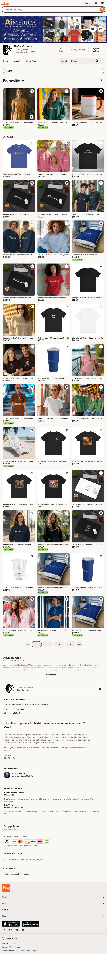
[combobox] (50, 9)
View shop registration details (17, 874)
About (17, 61)
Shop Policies (32, 61)
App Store (11, 924)
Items (5, 61)
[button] (93, 29)
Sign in (87, 3)
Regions (35, 951)
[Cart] (102, 3)
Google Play (30, 924)
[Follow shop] (101, 29)
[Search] (102, 9)
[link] (27, 644)
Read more (51, 674)
